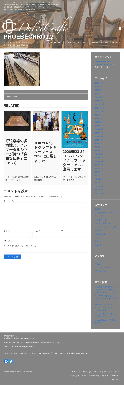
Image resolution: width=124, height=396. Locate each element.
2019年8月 (99, 154)
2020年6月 (99, 129)
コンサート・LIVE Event (105, 213)
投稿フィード (100, 264)
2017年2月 (99, 190)
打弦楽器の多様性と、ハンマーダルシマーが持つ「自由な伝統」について (105, 289)
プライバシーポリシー (58, 353)
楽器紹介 (99, 245)
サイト (64, 231)
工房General (100, 234)
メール (36, 231)
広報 (97, 238)
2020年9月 (99, 118)
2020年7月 (99, 126)
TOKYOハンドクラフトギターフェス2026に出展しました (45, 152)
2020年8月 (99, 122)
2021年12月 (100, 104)
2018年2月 (99, 179)
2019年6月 (99, 158)
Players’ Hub (115, 376)
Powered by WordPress (11, 372)
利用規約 (72, 353)
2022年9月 (99, 97)
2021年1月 (99, 115)
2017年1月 (99, 193)
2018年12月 (100, 175)
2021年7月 (99, 111)
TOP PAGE (76, 372)
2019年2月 (99, 168)
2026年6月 (99, 86)
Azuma (29, 372)
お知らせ (99, 209)
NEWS (83, 376)
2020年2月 (99, 140)
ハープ (116, 372)
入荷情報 (99, 230)
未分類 (98, 241)
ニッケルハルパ (101, 220)
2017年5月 (99, 183)
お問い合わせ (94, 376)
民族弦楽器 (75, 376)
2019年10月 (100, 151)
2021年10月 (100, 108)
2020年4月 (99, 133)
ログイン (99, 260)
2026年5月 (99, 90)
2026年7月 (99, 83)
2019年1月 (99, 172)
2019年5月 (99, 161)
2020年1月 (99, 143)
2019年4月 (99, 165)
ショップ (99, 216)
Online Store (115, 379)
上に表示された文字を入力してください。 (22, 246)
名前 (7, 231)
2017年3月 (99, 186)
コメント (9, 201)
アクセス (104, 376)
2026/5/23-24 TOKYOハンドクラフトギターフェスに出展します (74, 160)
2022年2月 (99, 101)
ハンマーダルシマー (103, 223)
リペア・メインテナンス (105, 227)
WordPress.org (100, 271)
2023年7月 (99, 94)
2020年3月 (99, 136)
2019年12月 (100, 147)
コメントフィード (102, 268)
